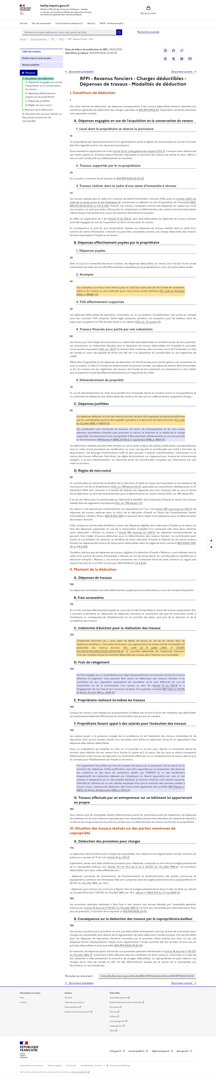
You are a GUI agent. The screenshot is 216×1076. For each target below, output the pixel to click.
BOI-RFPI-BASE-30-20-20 (130, 178)
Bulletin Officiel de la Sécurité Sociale (125, 1002)
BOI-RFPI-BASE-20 (149, 110)
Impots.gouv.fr (116, 1026)
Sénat (112, 1030)
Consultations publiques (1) (69, 23)
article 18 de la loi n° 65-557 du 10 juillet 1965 (110, 908)
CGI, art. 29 (106, 349)
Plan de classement (41, 23)
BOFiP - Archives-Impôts (111, 23)
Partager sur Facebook (165, 59)
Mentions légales (55, 1065)
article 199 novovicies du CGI (172, 509)
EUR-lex (113, 1016)
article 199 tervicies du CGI (135, 532)
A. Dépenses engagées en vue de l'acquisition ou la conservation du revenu (43, 85)
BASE (61, 39)
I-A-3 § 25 (140, 563)
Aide (22, 997)
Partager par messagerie (190, 59)
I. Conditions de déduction (38, 78)
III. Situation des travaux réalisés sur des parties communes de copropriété (42, 117)
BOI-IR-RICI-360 (114, 516)
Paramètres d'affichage (120, 1065)
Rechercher (119, 32)
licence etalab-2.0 (79, 1072)
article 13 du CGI (118, 218)
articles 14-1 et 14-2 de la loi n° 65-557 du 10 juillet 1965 (141, 866)
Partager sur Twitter (173, 59)
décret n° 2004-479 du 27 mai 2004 (156, 892)
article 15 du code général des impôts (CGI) (137, 151)
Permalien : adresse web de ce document (182, 50)
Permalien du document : (79, 976)
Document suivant (182, 71)
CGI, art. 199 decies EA (124, 486)
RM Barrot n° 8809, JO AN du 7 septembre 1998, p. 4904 (129, 439)
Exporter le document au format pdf (165, 50)
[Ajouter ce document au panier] (173, 50)
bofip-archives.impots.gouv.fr (77, 1011)
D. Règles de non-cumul (38, 105)
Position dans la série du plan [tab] (36, 58)
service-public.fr (137, 1051)
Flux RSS (68, 997)
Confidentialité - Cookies (91, 1065)
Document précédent (81, 71)
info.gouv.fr (116, 1051)
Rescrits (91, 23)
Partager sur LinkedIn (182, 59)
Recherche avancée (148, 32)
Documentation (71, 1007)
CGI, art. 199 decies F (127, 503)
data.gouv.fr (183, 1051)
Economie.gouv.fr (117, 1021)
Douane (113, 1011)
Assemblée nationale (118, 997)
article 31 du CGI (117, 857)
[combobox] (69, 32)
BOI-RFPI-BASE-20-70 (134, 911)
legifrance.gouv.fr (161, 1051)
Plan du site (71, 1065)
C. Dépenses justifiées (37, 101)
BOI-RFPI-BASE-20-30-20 (128, 945)
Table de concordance (74, 1002)
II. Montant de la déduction (37, 109)
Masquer (30, 72)
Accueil (23, 23)
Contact (23, 1002)
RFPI (53, 39)
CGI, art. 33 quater (146, 322)
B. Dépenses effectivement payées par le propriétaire (40, 95)
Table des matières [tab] (31, 51)
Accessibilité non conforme (31, 1065)
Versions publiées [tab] (30, 64)
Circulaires (114, 1007)
